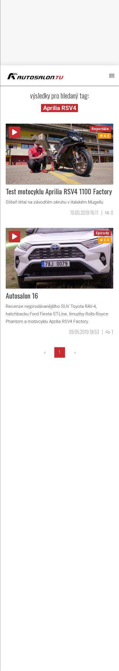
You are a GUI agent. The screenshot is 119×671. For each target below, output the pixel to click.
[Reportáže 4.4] (59, 153)
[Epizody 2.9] (59, 258)
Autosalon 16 (22, 295)
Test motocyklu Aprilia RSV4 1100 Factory (59, 191)
